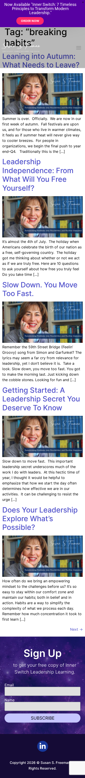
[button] (79, 48)
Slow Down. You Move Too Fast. (40, 289)
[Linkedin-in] (42, 746)
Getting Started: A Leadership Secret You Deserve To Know (41, 399)
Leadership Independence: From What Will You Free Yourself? (37, 174)
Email (9, 685)
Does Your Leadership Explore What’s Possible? (40, 518)
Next (76, 629)
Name (10, 700)
